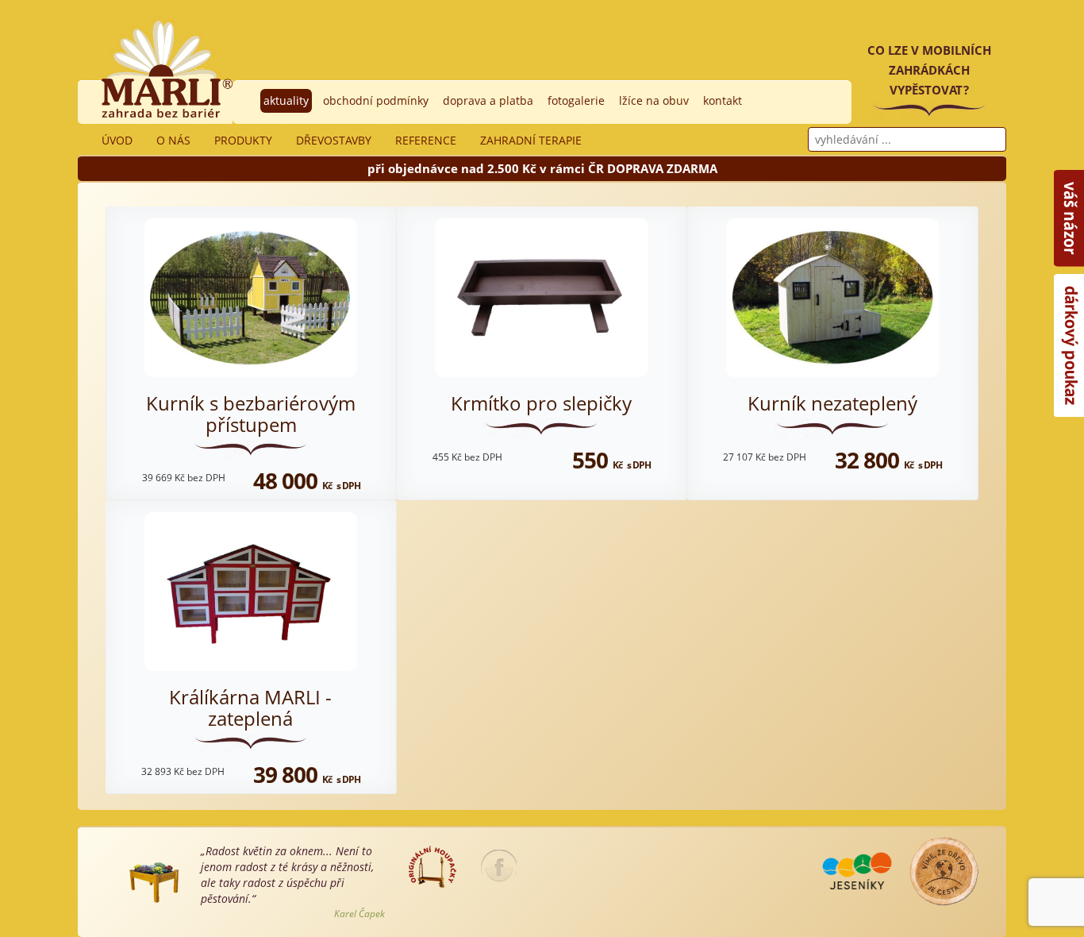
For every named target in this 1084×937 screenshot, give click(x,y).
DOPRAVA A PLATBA (488, 100)
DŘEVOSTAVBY (333, 140)
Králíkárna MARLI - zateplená (250, 707)
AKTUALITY (286, 100)
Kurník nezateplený (832, 403)
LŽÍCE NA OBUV (654, 100)
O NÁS (173, 140)
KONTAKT (722, 100)
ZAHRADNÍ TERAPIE (531, 140)
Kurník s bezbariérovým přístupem (251, 413)
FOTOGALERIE (576, 100)
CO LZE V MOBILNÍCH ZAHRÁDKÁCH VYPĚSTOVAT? (929, 70)
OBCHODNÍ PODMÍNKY (376, 100)
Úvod (117, 140)
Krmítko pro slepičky (541, 403)
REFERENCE (425, 140)
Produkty (243, 140)
